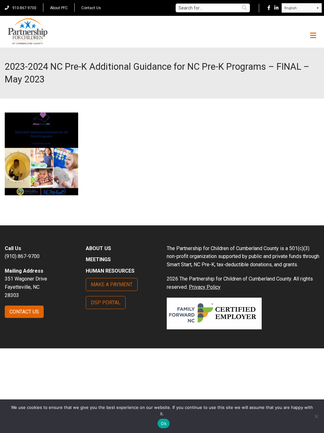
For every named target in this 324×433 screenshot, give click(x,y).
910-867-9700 (23, 8)
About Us (98, 248)
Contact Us (91, 8)
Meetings (98, 259)
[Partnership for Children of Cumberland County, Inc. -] (27, 32)
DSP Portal (106, 303)
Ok (163, 423)
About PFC (59, 8)
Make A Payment (112, 284)
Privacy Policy (205, 287)
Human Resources (110, 271)
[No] (316, 416)
